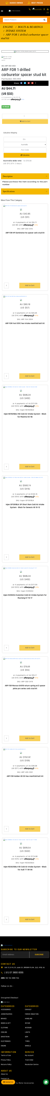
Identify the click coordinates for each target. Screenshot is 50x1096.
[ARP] (25, 209)
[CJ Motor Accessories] (14, 11)
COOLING (4, 1032)
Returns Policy (6, 1064)
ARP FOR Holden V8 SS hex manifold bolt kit (25, 776)
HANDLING (28, 1018)
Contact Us (5, 1078)
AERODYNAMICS (6, 1014)
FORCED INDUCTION (31, 1014)
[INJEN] (25, 391)
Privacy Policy (6, 1060)
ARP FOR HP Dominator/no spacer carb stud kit (25, 232)
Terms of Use (6, 1055)
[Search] (44, 20)
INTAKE (27, 1023)
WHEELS (28, 1046)
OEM (26, 1037)
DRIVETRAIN (5, 1037)
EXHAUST (28, 1009)
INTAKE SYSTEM (16, 30)
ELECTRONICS (5, 1041)
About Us (4, 1074)
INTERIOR (28, 1027)
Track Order (29, 1060)
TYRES (27, 1041)
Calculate (25, 155)
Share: (17, 83)
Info (23, 99)
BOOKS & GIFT (6, 1023)
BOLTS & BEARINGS (30, 26)
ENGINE (8, 26)
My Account (29, 1055)
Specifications (9, 191)
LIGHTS (27, 1032)
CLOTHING (4, 1027)
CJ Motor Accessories (25, 1083)
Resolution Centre (31, 1064)
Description (8, 176)
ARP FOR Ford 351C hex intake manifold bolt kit (25, 323)
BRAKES (4, 1018)
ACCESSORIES (6, 1009)
